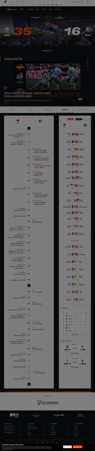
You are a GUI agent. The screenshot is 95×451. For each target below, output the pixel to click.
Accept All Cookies (78, 446)
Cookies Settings (67, 446)
